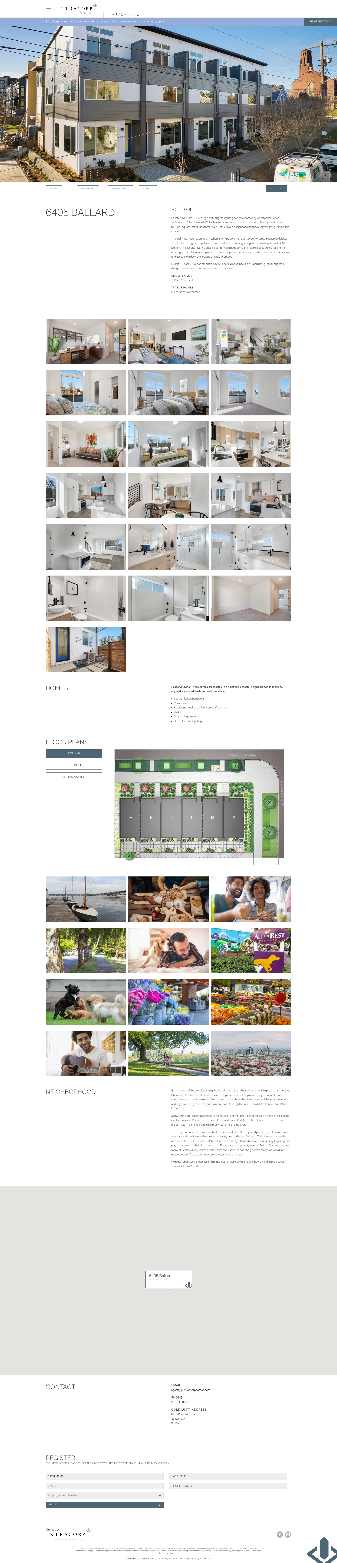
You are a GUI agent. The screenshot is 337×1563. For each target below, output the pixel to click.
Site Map (74, 753)
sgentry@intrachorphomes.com (190, 1390)
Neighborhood (120, 189)
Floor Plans (88, 189)
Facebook (279, 1534)
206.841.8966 (180, 1402)
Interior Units (73, 776)
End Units (74, 765)
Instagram (287, 1534)
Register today (320, 21)
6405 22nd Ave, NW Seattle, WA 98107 (183, 1419)
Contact (148, 189)
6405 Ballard (127, 15)
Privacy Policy (132, 1559)
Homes (53, 189)
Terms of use (147, 1559)
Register (276, 188)
